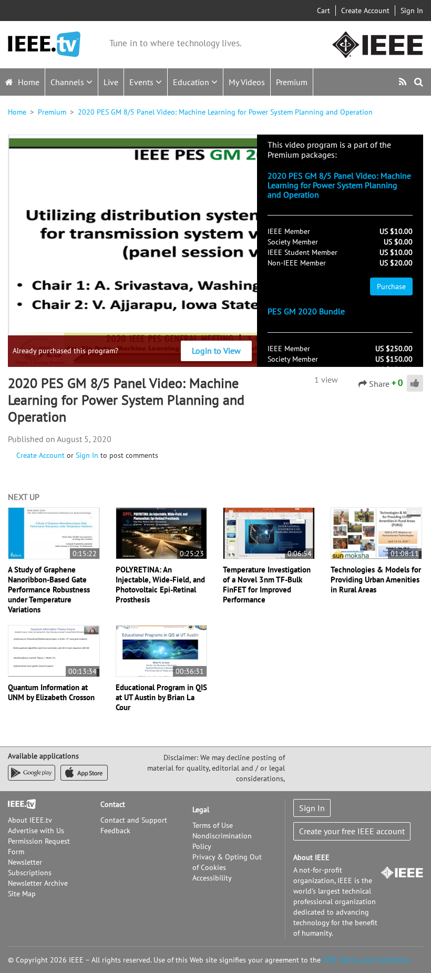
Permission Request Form (39, 846)
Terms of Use (212, 825)
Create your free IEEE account (352, 831)
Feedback (115, 830)
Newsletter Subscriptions (30, 867)
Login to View (216, 350)
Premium (291, 82)
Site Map (22, 893)
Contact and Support (133, 820)
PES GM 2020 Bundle (306, 311)
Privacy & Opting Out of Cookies (227, 862)
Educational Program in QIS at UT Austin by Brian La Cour (161, 697)
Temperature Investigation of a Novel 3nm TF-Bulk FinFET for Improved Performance (267, 585)
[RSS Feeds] (404, 82)
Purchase (391, 286)
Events (142, 82)
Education (192, 82)
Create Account (365, 10)
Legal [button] (200, 809)
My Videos (247, 82)
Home (27, 82)
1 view (326, 379)
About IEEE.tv (30, 820)
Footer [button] (18, 804)
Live (111, 82)
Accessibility (212, 878)
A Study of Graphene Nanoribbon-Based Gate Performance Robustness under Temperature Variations (49, 589)
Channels (68, 82)
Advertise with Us (36, 830)
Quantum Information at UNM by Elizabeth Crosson (51, 692)
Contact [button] (112, 804)
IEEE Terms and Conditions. (367, 960)
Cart (323, 10)
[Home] (44, 44)
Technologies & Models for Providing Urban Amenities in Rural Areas (376, 580)
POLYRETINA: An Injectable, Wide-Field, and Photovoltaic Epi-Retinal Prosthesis (160, 585)
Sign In (412, 10)
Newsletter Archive (38, 883)
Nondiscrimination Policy (222, 841)
